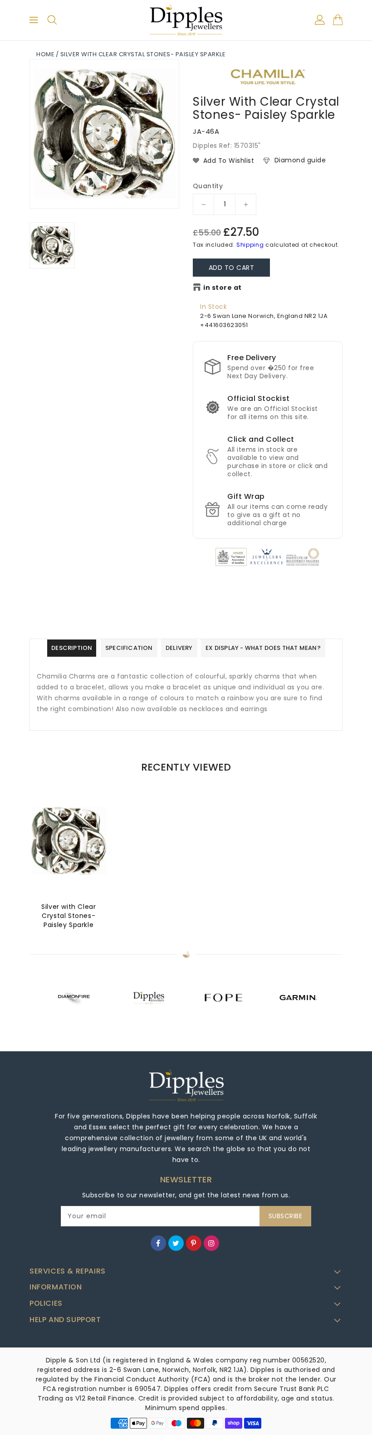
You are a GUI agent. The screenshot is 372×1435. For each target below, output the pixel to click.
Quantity (208, 186)
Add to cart (232, 267)
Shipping (250, 245)
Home (45, 54)
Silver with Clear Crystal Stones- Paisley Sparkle (68, 915)
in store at (222, 287)
